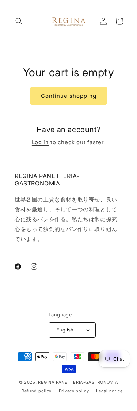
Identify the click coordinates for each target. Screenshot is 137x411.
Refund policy (37, 390)
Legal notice (109, 390)
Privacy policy (74, 390)
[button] (19, 21)
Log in (40, 142)
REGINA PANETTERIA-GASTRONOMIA (78, 382)
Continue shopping (68, 95)
